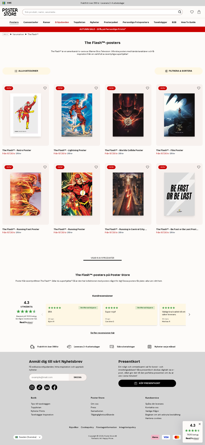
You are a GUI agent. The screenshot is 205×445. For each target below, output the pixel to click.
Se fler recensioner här (102, 332)
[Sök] (180, 12)
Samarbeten (97, 411)
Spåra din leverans (154, 403)
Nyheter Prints (38, 411)
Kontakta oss (151, 407)
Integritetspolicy (127, 427)
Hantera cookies (153, 418)
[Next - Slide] (189, 314)
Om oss (94, 403)
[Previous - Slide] (42, 314)
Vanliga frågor (152, 411)
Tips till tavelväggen (40, 403)
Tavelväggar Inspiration (42, 414)
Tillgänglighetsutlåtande (102, 414)
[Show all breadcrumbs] (5, 34)
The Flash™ (33, 34)
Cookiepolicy (87, 427)
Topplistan (36, 407)
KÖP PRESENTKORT (149, 383)
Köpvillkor (73, 427)
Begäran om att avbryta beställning (162, 414)
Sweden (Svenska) (27, 437)
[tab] (191, 12)
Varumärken (18, 34)
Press (93, 407)
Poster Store (109, 436)
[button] (193, 432)
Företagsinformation (106, 427)
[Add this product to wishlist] (45, 88)
